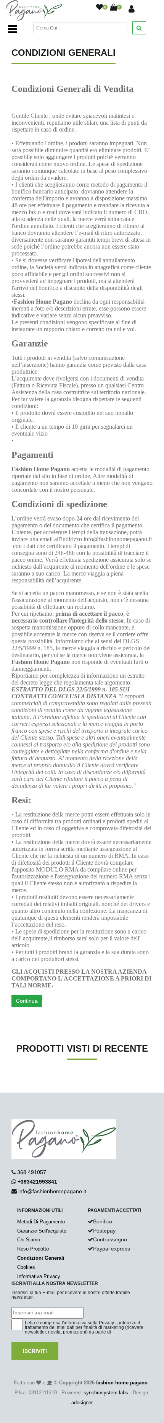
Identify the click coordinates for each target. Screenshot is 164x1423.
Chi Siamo (28, 1239)
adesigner (82, 1402)
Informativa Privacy (38, 1276)
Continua (27, 1001)
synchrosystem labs (106, 1392)
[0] (99, 8)
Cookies (26, 1267)
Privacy (106, 1322)
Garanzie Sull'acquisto (41, 1231)
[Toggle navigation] (12, 29)
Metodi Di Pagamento (41, 1222)
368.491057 (31, 1172)
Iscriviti (35, 1351)
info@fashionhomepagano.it (52, 1191)
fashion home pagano (122, 1383)
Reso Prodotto (33, 1249)
